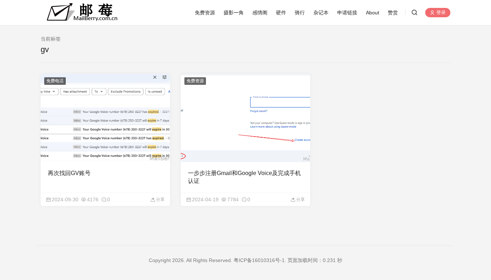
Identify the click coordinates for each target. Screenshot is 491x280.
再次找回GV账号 (69, 173)
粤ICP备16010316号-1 (259, 260)
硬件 (281, 12)
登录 (440, 12)
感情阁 (259, 12)
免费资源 (205, 12)
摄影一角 (234, 12)
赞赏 (393, 12)
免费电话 (55, 80)
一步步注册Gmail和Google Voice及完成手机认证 (244, 177)
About (372, 12)
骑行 (300, 12)
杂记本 (321, 12)
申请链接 (347, 12)
